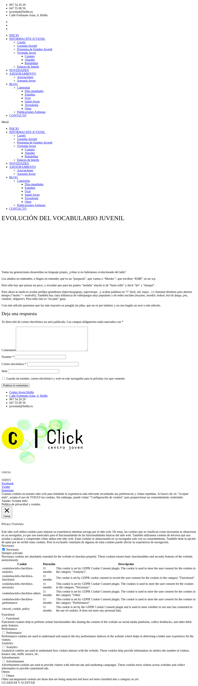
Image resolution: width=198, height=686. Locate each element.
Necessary (12, 549)
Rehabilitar (31, 63)
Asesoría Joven (26, 80)
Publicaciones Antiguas (31, 112)
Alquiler (30, 59)
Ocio (28, 98)
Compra (30, 56)
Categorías (23, 87)
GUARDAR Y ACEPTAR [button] (18, 682)
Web (4, 371)
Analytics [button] (7, 643)
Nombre (8, 356)
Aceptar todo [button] (19, 500)
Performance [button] (9, 628)
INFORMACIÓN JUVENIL (27, 38)
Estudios (30, 94)
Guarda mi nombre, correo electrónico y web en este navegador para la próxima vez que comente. (65, 378)
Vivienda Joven (26, 52)
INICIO (14, 35)
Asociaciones (25, 77)
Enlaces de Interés (28, 66)
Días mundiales (34, 91)
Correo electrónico (14, 364)
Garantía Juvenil (27, 45)
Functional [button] (8, 614)
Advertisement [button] (10, 657)
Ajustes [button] (6, 500)
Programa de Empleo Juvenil (34, 49)
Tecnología (31, 105)
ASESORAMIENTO (22, 73)
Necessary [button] (8, 545)
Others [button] (6, 671)
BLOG (13, 84)
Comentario (9, 350)
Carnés (21, 42)
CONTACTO (17, 115)
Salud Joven (32, 101)
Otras (28, 108)
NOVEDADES (19, 70)
